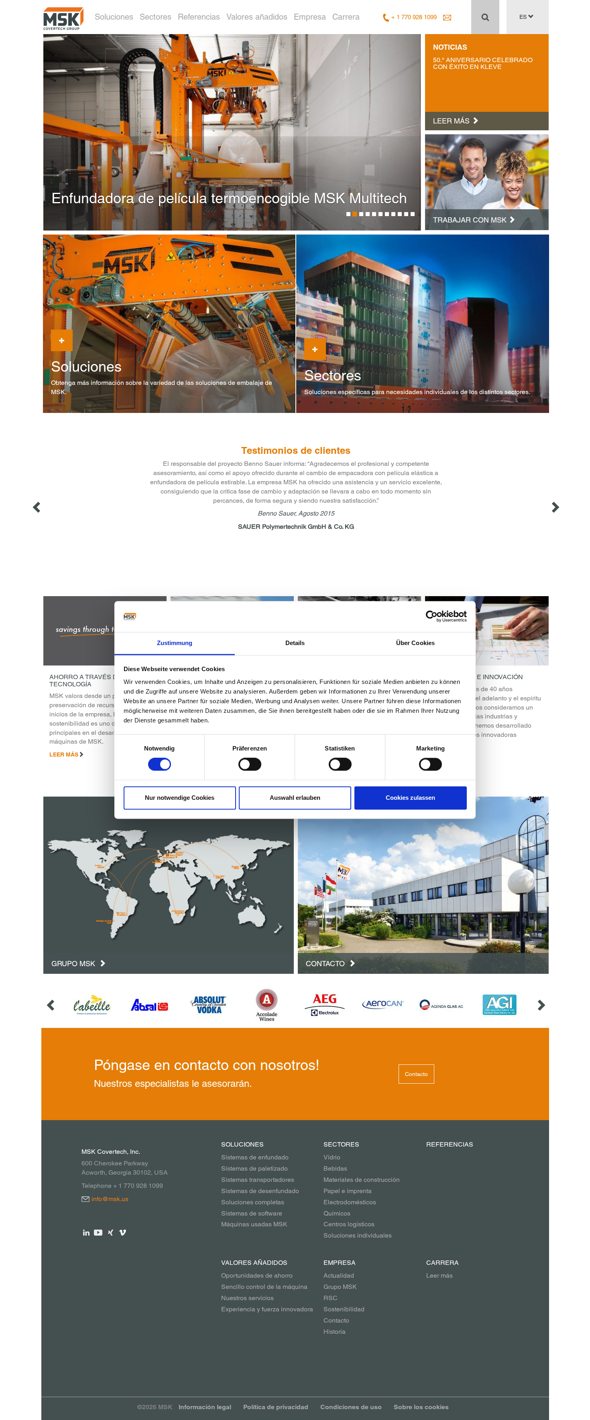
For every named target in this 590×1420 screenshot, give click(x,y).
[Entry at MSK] (487, 181)
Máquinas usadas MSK (254, 1224)
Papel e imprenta (347, 1191)
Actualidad (338, 1275)
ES (523, 17)
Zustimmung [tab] (175, 642)
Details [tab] (295, 642)
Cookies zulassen (410, 797)
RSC (330, 1298)
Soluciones (114, 17)
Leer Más (63, 754)
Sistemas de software (251, 1213)
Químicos (336, 1213)
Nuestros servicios (247, 1298)
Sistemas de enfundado (255, 1157)
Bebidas (335, 1168)
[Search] (485, 17)
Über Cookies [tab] (415, 642)
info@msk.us (110, 1199)
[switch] (249, 764)
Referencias (199, 17)
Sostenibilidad (343, 1309)
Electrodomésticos (349, 1202)
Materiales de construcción (361, 1179)
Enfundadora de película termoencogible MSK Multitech (229, 198)
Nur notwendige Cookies (179, 797)
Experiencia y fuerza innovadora (267, 1309)
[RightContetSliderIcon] (555, 507)
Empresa (310, 17)
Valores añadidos (256, 17)
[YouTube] (99, 1232)
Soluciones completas (252, 1202)
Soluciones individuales (357, 1235)
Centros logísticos (348, 1224)
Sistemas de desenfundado (260, 1191)
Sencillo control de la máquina (264, 1287)
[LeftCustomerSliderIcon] (51, 1005)
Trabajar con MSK (470, 220)
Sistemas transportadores (257, 1179)
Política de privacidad (275, 1407)
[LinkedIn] (86, 1232)
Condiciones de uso (351, 1407)
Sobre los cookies (421, 1407)
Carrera (346, 17)
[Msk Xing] (111, 1232)
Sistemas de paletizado (254, 1168)
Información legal (205, 1407)
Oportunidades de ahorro (257, 1275)
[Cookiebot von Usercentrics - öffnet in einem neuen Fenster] (432, 617)
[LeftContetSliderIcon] (37, 507)
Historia (334, 1331)
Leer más (439, 1275)
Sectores (155, 17)
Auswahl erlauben (295, 797)
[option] (232, 132)
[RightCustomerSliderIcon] (541, 1005)
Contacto (326, 963)
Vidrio (331, 1157)
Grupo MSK (74, 963)
